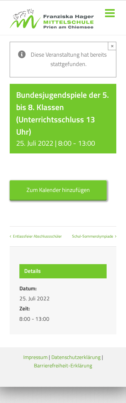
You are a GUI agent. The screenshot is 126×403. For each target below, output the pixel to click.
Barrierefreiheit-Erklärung (63, 365)
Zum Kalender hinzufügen (58, 189)
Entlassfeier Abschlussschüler (37, 236)
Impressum (35, 357)
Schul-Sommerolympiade (92, 236)
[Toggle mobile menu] (110, 12)
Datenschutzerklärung (75, 357)
